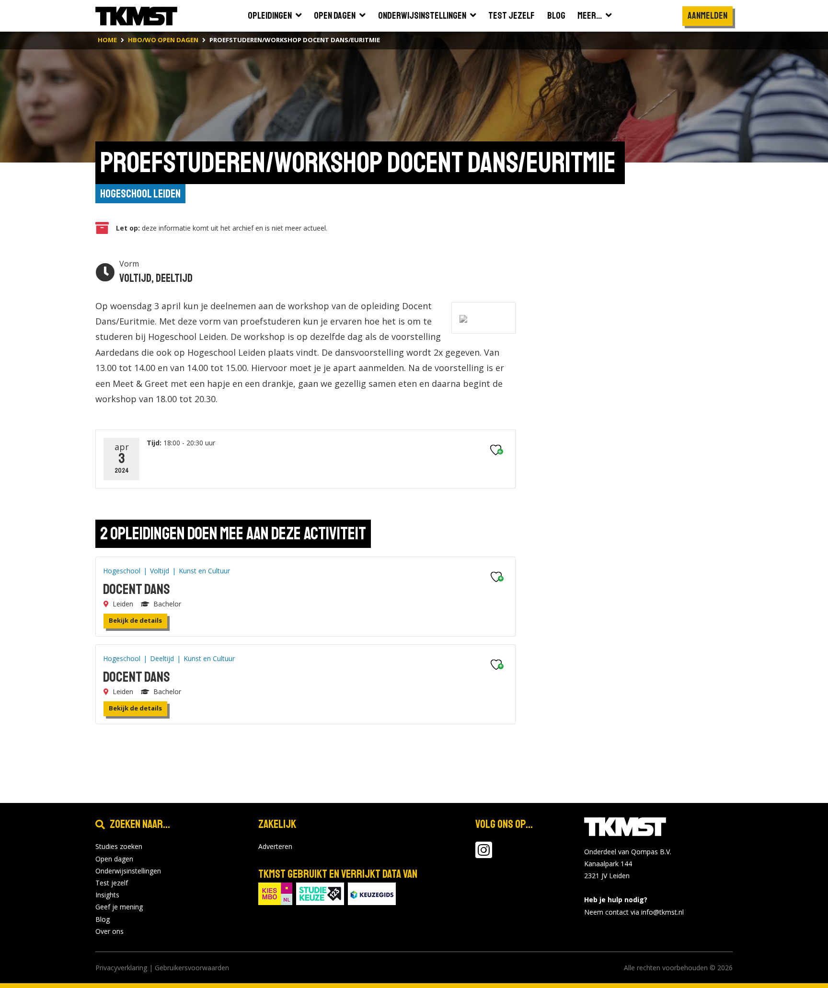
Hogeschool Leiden (140, 193)
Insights (107, 894)
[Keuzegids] (372, 893)
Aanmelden (707, 16)
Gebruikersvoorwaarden (192, 967)
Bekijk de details (135, 620)
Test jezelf (111, 882)
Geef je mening (119, 906)
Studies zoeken (118, 846)
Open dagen (114, 858)
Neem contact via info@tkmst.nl (634, 912)
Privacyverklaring (121, 967)
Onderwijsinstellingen (128, 870)
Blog (102, 919)
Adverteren (275, 846)
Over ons (109, 931)
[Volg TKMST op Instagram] (483, 854)
